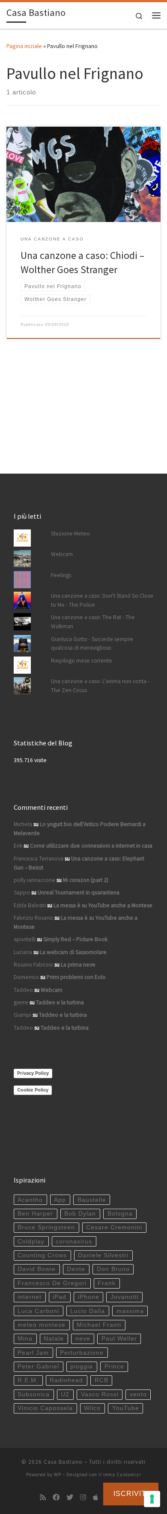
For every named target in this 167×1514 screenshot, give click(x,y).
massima (130, 1311)
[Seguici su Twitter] (69, 1497)
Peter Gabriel (38, 1366)
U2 (65, 1394)
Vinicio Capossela (45, 1408)
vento (138, 1394)
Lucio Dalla (87, 1311)
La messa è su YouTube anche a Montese (103, 905)
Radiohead (66, 1380)
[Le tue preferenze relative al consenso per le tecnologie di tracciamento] (152, 1499)
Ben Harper (35, 1213)
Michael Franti (99, 1325)
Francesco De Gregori (52, 1283)
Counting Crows (42, 1255)
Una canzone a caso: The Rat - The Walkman (93, 622)
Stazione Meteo (70, 533)
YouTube (125, 1408)
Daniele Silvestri (103, 1255)
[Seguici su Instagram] (83, 1497)
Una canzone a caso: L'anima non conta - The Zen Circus (100, 686)
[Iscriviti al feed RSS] (43, 1497)
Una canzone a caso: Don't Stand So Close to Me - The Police (102, 600)
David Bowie (37, 1269)
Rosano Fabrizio (33, 964)
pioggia (81, 1366)
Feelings (61, 575)
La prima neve (78, 964)
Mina (25, 1338)
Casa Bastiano (63, 1461)
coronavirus (74, 1241)
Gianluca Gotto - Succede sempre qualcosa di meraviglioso (92, 643)
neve (82, 1338)
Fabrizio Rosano (33, 917)
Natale (54, 1338)
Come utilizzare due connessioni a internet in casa (91, 845)
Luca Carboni (38, 1311)
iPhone (88, 1297)
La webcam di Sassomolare (73, 952)
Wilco (92, 1408)
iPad (59, 1297)
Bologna (120, 1213)
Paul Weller (119, 1338)
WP (57, 1474)
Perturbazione (82, 1353)
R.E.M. (28, 1380)
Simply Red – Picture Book (75, 939)
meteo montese (42, 1325)
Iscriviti (130, 1493)
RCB (101, 1380)
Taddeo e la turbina (60, 1002)
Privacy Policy (33, 1073)
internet (30, 1297)
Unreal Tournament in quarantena (78, 892)
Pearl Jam (33, 1353)
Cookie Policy (32, 1090)
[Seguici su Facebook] (56, 1497)
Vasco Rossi (100, 1394)
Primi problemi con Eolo (76, 977)
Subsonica (34, 1394)
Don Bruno (113, 1269)
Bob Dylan (80, 1213)
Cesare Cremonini (114, 1227)
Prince (114, 1366)
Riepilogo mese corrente (81, 660)
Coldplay (31, 1241)
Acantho (30, 1200)
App (60, 1200)
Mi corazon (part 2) (85, 880)
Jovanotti (124, 1297)
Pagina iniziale (24, 46)
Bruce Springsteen (46, 1227)
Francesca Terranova (38, 858)
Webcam (62, 554)
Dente (76, 1269)
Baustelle (92, 1200)
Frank (107, 1283)
